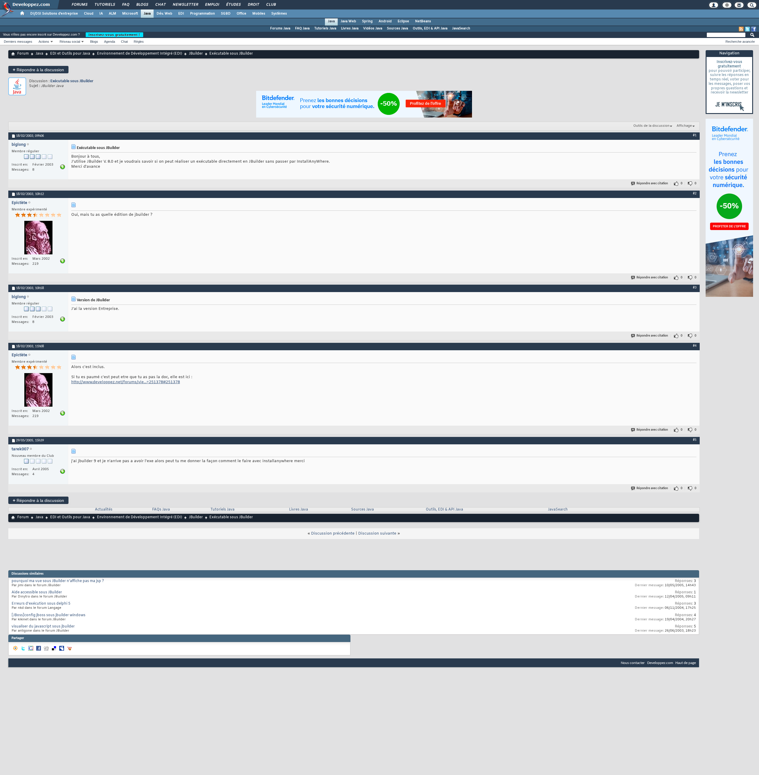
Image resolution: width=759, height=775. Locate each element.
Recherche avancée (740, 41)
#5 (694, 440)
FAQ (125, 4)
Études (233, 4)
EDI (181, 14)
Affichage (684, 126)
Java (147, 14)
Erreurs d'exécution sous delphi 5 (41, 603)
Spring (367, 21)
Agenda (109, 41)
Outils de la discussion (651, 126)
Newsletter (185, 4)
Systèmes (279, 14)
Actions (44, 41)
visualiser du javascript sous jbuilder (43, 626)
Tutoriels (104, 4)
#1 (694, 135)
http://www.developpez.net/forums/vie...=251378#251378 (125, 382)
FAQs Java (161, 509)
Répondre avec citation (652, 183)
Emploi (211, 4)
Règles (139, 41)
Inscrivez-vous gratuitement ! (114, 35)
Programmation (202, 14)
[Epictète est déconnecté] (38, 238)
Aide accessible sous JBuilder (37, 592)
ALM (112, 14)
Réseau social (70, 41)
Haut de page (685, 663)
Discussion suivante (377, 533)
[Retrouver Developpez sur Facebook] (753, 29)
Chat (160, 4)
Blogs (142, 4)
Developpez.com (660, 663)
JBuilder (196, 53)
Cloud (88, 14)
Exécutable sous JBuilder (71, 81)
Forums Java (280, 28)
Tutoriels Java (325, 28)
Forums (79, 4)
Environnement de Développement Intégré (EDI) (139, 53)
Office (241, 14)
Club (270, 4)
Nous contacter (633, 663)
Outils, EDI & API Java (430, 28)
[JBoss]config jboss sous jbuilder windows (48, 615)
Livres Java (349, 28)
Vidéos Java (372, 28)
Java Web (348, 21)
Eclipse (403, 21)
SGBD (226, 14)
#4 (694, 346)
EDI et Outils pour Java (70, 53)
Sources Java (397, 28)
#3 (694, 287)
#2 (694, 193)
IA (101, 14)
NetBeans (423, 21)
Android (385, 21)
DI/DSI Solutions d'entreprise (54, 14)
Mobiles (258, 14)
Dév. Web (164, 14)
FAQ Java (302, 28)
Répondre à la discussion (38, 69)
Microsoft (130, 14)
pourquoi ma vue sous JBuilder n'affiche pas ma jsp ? (58, 581)
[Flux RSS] (741, 29)
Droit (253, 4)
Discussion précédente (333, 533)
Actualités (103, 509)
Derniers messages (18, 41)
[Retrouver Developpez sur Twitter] (747, 29)
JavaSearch (461, 28)
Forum (23, 53)
